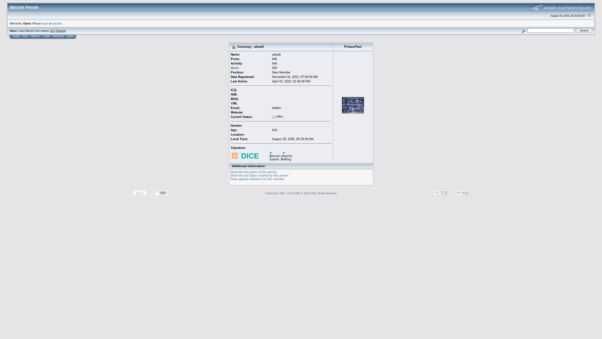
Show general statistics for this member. (257, 179)
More (70, 36)
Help (25, 36)
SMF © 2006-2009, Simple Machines (316, 193)
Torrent (61, 30)
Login (46, 36)
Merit (234, 68)
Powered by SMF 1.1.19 (279, 193)
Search (35, 36)
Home (16, 36)
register (57, 23)
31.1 (52, 30)
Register (58, 36)
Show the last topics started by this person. (259, 175)
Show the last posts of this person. (254, 172)
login (45, 23)
